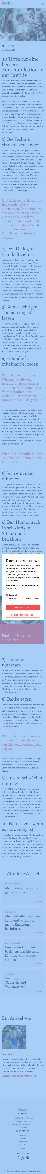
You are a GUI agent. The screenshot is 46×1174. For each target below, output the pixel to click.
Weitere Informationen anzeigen (21, 585)
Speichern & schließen (23, 615)
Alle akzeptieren (23, 607)
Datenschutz (11, 588)
